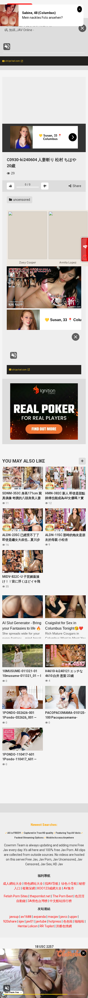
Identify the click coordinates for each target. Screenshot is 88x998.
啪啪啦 (79, 921)
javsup (14, 916)
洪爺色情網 (64, 926)
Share (76, 186)
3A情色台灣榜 (38, 901)
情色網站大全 (33, 883)
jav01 (30, 921)
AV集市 (69, 888)
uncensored (21, 199)
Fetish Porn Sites (16, 896)
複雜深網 (28, 888)
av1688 (26, 916)
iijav (21, 921)
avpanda (39, 916)
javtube (41, 921)
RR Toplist (47, 926)
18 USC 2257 (44, 946)
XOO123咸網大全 (49, 888)
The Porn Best (63, 896)
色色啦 (68, 921)
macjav (53, 916)
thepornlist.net (40, 896)
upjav (73, 916)
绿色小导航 (69, 883)
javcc (63, 916)
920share (10, 921)
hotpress (55, 921)
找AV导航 (51, 883)
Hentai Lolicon (28, 926)
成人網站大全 (12, 883)
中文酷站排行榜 (61, 901)
